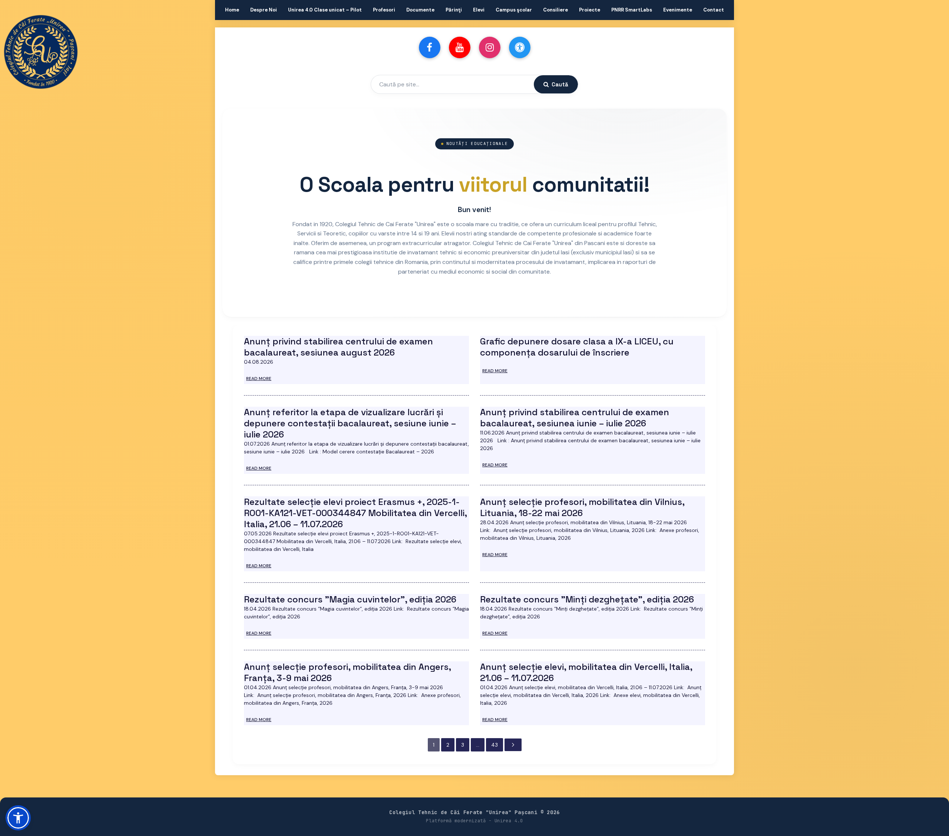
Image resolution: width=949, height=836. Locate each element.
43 (494, 744)
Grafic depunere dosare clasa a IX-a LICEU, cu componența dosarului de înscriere (577, 347)
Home (232, 10)
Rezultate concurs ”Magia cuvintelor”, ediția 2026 (350, 599)
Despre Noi (263, 10)
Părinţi (454, 10)
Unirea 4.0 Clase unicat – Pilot (325, 10)
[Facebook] (429, 47)
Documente (420, 10)
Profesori (384, 10)
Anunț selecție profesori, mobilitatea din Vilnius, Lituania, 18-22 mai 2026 (582, 507)
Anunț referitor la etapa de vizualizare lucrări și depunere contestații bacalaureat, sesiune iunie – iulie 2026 (350, 423)
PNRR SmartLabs (631, 10)
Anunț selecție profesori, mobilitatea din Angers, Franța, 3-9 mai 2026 (347, 672)
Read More (258, 378)
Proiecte (589, 10)
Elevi (479, 10)
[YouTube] (459, 47)
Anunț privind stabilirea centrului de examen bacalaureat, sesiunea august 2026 (338, 347)
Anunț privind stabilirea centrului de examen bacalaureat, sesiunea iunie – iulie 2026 (574, 417)
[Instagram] (489, 47)
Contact (713, 10)
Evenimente (677, 10)
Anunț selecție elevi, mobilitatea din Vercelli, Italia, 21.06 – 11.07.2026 (586, 672)
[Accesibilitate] (519, 47)
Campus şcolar (514, 10)
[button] (18, 818)
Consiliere (555, 10)
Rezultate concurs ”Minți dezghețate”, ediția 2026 (587, 599)
